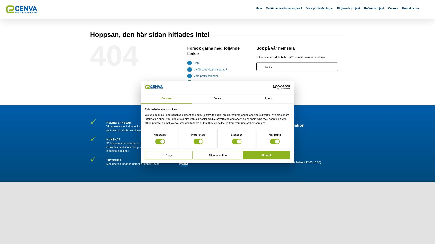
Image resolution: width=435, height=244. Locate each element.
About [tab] (268, 98)
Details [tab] (217, 98)
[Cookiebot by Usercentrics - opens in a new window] (275, 87)
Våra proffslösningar (206, 76)
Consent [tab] (166, 98)
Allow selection (217, 155)
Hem (196, 63)
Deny (169, 155)
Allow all (266, 155)
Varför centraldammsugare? (210, 69)
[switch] (198, 141)
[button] (425, 8)
